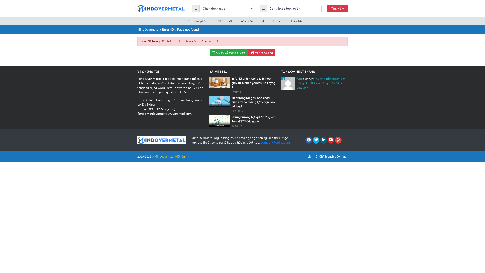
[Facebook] (308, 140)
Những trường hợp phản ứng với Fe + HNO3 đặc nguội (253, 119)
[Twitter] (316, 140)
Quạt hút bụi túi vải (202, 156)
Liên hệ (296, 21)
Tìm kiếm (337, 8)
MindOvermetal (148, 29)
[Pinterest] (338, 140)
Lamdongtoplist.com (275, 142)
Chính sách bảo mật (332, 156)
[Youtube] (331, 140)
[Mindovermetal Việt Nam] (161, 8)
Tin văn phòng (199, 21)
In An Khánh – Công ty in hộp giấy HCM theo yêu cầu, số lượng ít (253, 83)
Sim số (277, 21)
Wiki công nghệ (252, 21)
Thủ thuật (225, 21)
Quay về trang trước (230, 53)
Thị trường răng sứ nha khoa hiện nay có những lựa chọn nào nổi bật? (253, 102)
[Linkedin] (323, 140)
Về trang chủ (263, 53)
